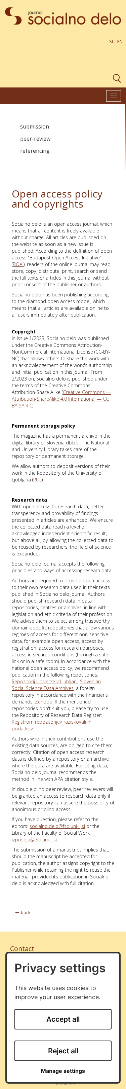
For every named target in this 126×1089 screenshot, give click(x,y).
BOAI (18, 264)
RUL (37, 479)
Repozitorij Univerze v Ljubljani (45, 681)
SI (111, 41)
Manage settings (63, 1071)
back (26, 912)
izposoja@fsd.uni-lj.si (34, 839)
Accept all (63, 1019)
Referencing (35, 150)
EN (120, 41)
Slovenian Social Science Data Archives (56, 684)
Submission (34, 126)
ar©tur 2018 (66, 1083)
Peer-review (35, 138)
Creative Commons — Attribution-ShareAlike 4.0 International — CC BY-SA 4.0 (61, 399)
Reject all (63, 1051)
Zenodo (43, 701)
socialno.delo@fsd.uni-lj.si (57, 826)
